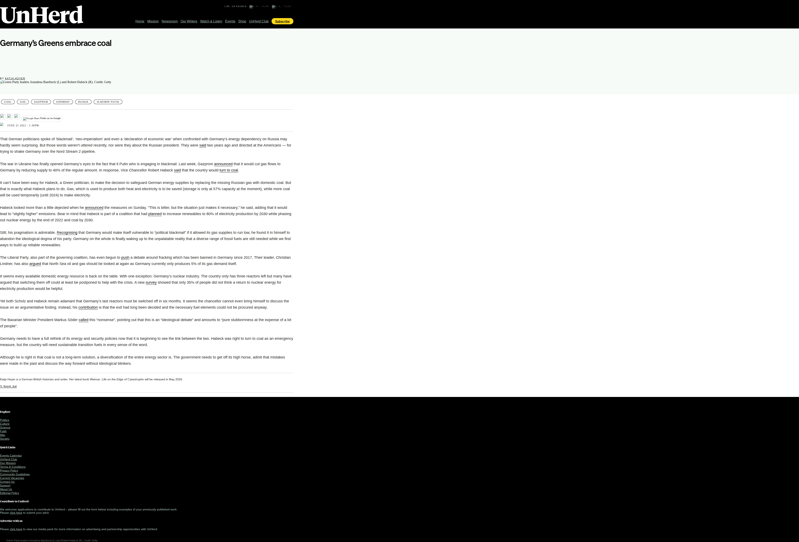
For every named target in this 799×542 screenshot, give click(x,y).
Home (139, 21)
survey (151, 282)
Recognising (67, 232)
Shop (242, 21)
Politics (4, 420)
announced (223, 164)
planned (155, 214)
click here (16, 512)
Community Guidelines (15, 474)
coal (8, 102)
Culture (5, 423)
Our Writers (189, 21)
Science (5, 427)
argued (35, 264)
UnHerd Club (259, 21)
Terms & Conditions (13, 466)
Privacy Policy (9, 470)
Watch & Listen (211, 21)
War (2, 435)
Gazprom (41, 102)
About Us (6, 489)
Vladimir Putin (108, 102)
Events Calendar (11, 455)
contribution (88, 307)
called (83, 320)
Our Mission (8, 463)
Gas (23, 102)
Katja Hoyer (15, 78)
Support (5, 485)
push (125, 257)
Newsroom (170, 21)
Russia (83, 102)
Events (230, 21)
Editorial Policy (9, 493)
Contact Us (7, 481)
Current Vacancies (12, 478)
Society (5, 438)
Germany (63, 102)
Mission (153, 21)
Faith (3, 431)
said (202, 145)
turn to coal (229, 170)
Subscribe (282, 21)
